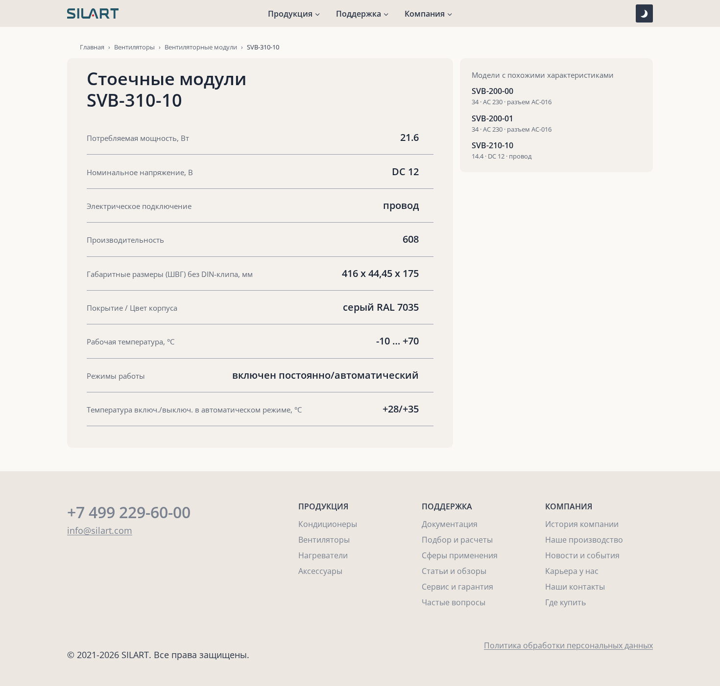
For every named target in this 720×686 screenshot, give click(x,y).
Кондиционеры (327, 524)
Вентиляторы (134, 47)
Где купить (565, 602)
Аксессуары (320, 571)
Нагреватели (323, 555)
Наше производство (584, 539)
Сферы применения (460, 555)
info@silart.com (99, 530)
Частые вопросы (453, 602)
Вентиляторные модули (201, 47)
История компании (582, 524)
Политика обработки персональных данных (568, 645)
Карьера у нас (572, 571)
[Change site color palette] (644, 13)
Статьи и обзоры (454, 571)
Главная (92, 47)
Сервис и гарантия (457, 586)
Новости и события (582, 555)
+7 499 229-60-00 (129, 512)
